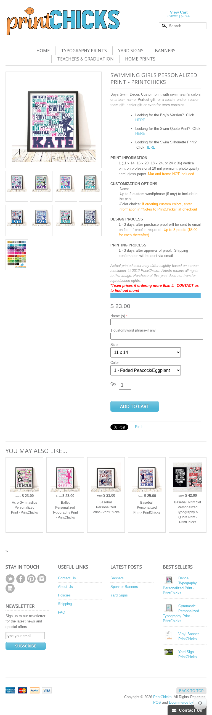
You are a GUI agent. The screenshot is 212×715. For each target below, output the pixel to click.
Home (43, 51)
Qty (113, 384)
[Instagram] (41, 578)
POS (157, 702)
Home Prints (140, 59)
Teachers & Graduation (85, 59)
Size (114, 345)
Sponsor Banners (124, 587)
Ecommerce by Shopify (187, 702)
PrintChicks (162, 697)
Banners (165, 51)
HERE (140, 134)
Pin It (139, 427)
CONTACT (186, 285)
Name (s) (117, 316)
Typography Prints (84, 51)
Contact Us (67, 578)
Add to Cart (134, 406)
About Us (65, 587)
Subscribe (25, 645)
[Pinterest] (31, 578)
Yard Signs (131, 51)
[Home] (63, 28)
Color (114, 363)
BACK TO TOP (191, 691)
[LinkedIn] (10, 588)
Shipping (65, 604)
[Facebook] (20, 578)
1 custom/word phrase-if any (133, 330)
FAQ (61, 612)
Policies (64, 595)
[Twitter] (10, 578)
